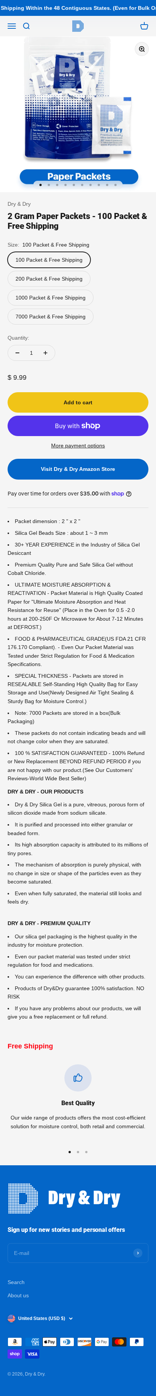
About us (18, 1295)
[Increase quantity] (45, 352)
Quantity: (18, 338)
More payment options (78, 446)
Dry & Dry (19, 204)
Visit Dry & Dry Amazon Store (78, 469)
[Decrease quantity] (17, 352)
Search (16, 1282)
